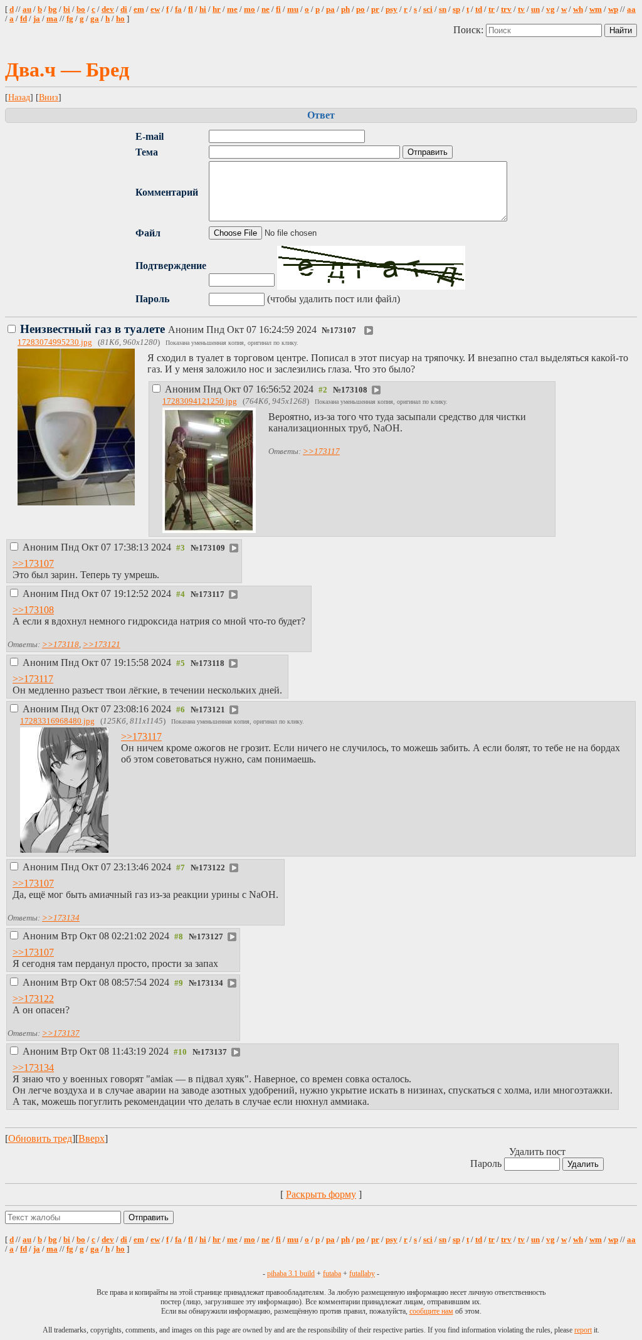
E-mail (149, 136)
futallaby (362, 1273)
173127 (210, 936)
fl (190, 9)
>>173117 (321, 451)
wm (595, 9)
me (232, 9)
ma (52, 18)
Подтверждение (170, 265)
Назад (19, 97)
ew (155, 9)
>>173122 (33, 998)
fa (178, 9)
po (360, 9)
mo (249, 9)
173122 (212, 867)
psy (391, 9)
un (535, 9)
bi (66, 9)
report (583, 1330)
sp (456, 9)
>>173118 (60, 644)
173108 (354, 390)
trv (506, 9)
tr (491, 9)
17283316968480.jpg (57, 721)
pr (375, 9)
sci (428, 9)
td (478, 9)
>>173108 (33, 609)
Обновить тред (40, 1138)
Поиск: (469, 29)
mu (292, 9)
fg (69, 18)
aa (631, 9)
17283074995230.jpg (55, 342)
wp (613, 9)
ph (345, 9)
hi (202, 9)
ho (120, 18)
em (139, 9)
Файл (147, 233)
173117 (211, 594)
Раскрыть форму (321, 1194)
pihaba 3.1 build (291, 1273)
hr (217, 9)
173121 (212, 709)
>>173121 (101, 644)
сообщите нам (431, 1311)
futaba (332, 1273)
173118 (211, 663)
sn (442, 9)
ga (94, 18)
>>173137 (61, 1033)
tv (521, 9)
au (27, 9)
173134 (210, 983)
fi (278, 9)
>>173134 (61, 917)
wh (578, 9)
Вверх (91, 1138)
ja (36, 18)
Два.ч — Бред (67, 69)
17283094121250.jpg (199, 401)
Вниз (48, 97)
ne (265, 9)
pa (330, 9)
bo (80, 9)
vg (550, 9)
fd (23, 18)
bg (52, 9)
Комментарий (166, 192)
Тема (146, 152)
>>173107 (33, 563)
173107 (343, 330)
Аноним (169, 329)
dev (108, 9)
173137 (214, 1052)
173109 (212, 548)
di (123, 9)
